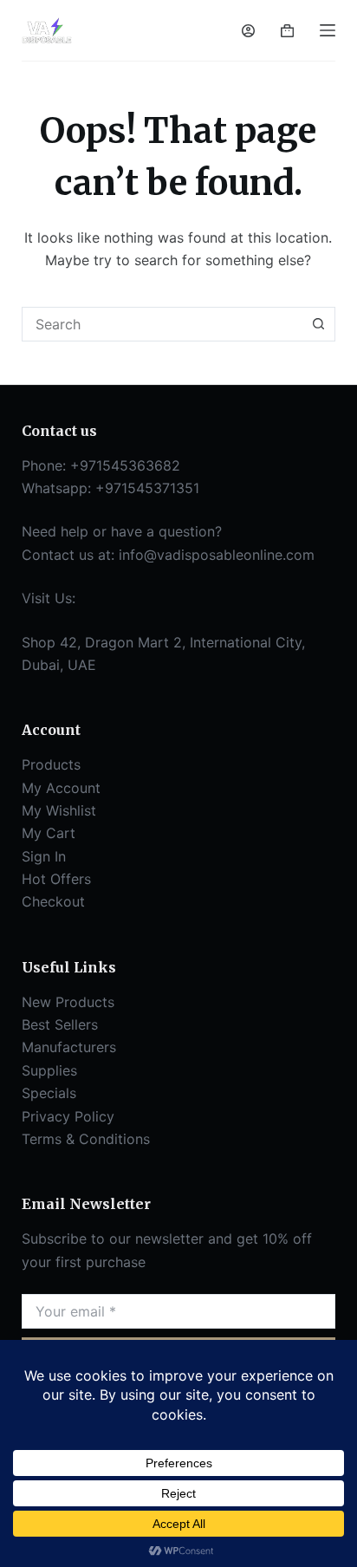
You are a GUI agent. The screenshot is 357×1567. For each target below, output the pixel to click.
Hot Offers (56, 879)
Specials (49, 1093)
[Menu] (327, 30)
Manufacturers (69, 1047)
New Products (68, 1002)
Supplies (49, 1070)
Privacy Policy (68, 1116)
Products (51, 764)
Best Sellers (60, 1024)
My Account (61, 788)
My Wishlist (59, 810)
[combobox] (162, 324)
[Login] (248, 30)
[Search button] (318, 324)
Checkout (53, 901)
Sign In (44, 856)
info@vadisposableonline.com (217, 554)
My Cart (48, 833)
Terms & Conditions (86, 1139)
